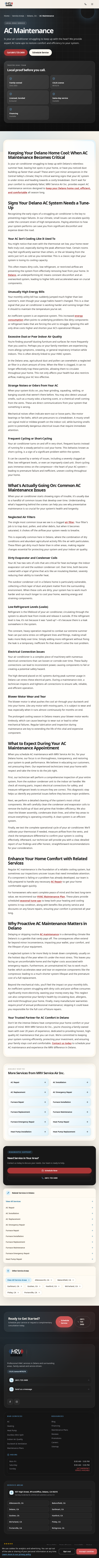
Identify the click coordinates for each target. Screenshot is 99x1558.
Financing (56, 1425)
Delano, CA (32, 16)
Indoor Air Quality (15, 1439)
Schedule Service (65, 1321)
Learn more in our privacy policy (16, 1554)
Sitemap (55, 1446)
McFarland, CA (15, 1522)
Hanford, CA (57, 1515)
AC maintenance (49, 934)
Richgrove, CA (58, 1528)
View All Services (13, 1201)
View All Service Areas (17, 1280)
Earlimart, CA (58, 1509)
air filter (69, 522)
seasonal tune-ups (30, 900)
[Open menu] (92, 4)
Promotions (56, 1438)
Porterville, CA (15, 1528)
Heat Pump (12, 1430)
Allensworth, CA (16, 1503)
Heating (10, 1426)
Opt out (67, 1551)
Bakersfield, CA (58, 1503)
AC (8, 1421)
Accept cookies (86, 1551)
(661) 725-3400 (51, 1178)
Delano (12, 275)
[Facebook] (10, 1402)
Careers (55, 1442)
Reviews (55, 1434)
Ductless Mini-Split (15, 1435)
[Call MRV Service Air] (85, 4)
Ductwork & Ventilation (17, 1443)
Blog (53, 1421)
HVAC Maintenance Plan (51, 896)
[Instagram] (17, 1402)
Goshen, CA (14, 1515)
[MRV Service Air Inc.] (9, 4)
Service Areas (18, 16)
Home (6, 16)
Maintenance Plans (15, 1448)
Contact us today (62, 1043)
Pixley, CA (56, 1522)
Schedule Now (51, 1170)
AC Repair (56, 881)
